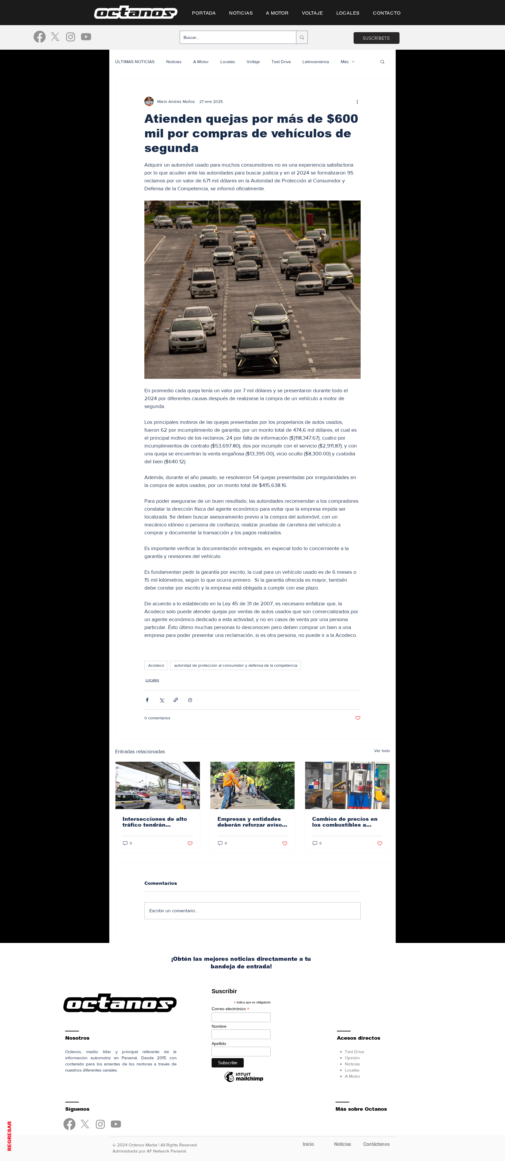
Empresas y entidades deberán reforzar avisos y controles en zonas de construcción (251, 822)
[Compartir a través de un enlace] (176, 700)
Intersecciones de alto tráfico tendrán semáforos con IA (154, 822)
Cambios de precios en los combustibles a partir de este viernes (345, 822)
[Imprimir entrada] (190, 700)
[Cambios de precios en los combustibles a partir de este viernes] (347, 785)
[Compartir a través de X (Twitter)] (161, 700)
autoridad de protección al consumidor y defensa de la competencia (235, 665)
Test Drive (281, 61)
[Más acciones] (357, 101)
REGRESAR (9, 1136)
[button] (382, 61)
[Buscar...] (301, 37)
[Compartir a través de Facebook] (147, 700)
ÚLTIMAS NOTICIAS (135, 61)
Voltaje (253, 61)
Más (345, 61)
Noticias (173, 61)
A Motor (201, 61)
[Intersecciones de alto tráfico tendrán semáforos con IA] (157, 785)
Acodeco (156, 665)
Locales (227, 61)
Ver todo (382, 750)
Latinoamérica (315, 61)
